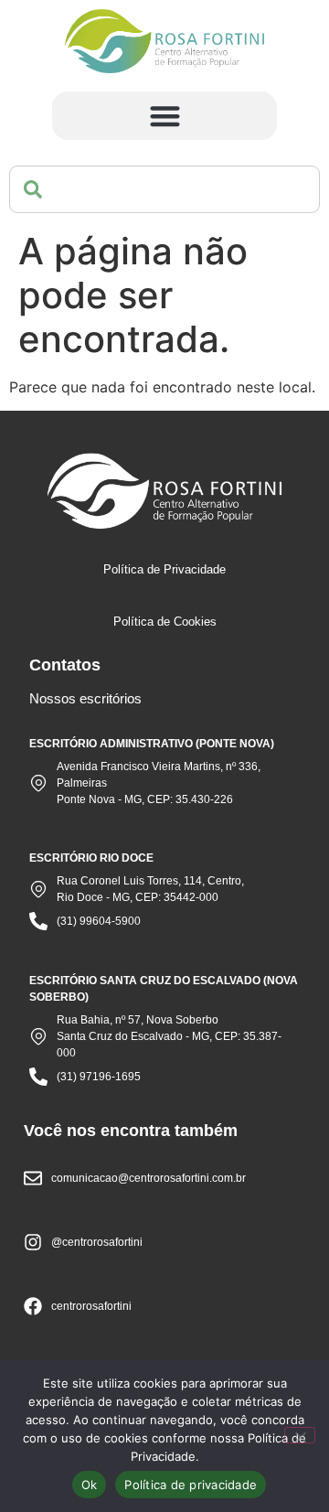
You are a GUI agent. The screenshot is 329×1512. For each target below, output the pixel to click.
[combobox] (164, 189)
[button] (165, 115)
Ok (89, 1484)
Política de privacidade (190, 1484)
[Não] (299, 1435)
